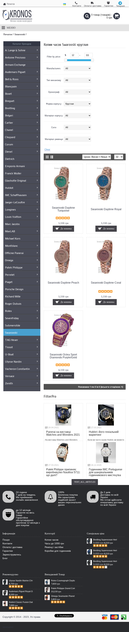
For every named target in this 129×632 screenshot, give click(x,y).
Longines (10, 209)
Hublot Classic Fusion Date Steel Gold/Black (21, 602)
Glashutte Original (15, 180)
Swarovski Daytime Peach (63, 282)
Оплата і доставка (12, 547)
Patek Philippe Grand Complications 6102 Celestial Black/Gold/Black (63, 588)
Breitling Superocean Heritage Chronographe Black (105, 561)
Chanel (9, 130)
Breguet (9, 101)
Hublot (9, 187)
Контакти (7, 543)
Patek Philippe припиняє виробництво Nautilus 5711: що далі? (63, 472)
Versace (9, 376)
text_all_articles (84, 482)
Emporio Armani (15, 166)
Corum (9, 144)
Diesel (8, 151)
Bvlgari (9, 115)
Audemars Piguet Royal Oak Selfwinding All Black (21, 591)
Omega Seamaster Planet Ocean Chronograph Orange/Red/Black (63, 596)
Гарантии (8, 550)
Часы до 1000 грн (54, 543)
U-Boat (9, 354)
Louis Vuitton (13, 216)
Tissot (9, 347)
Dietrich (9, 158)
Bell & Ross (11, 79)
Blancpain (11, 86)
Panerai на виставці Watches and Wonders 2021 (63, 433)
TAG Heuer (11, 340)
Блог (5, 558)
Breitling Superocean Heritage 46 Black (105, 540)
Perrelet (9, 274)
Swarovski (11, 332)
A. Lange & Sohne (15, 50)
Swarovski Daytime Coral (106, 282)
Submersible (12, 325)
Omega (9, 260)
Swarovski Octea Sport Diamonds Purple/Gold (63, 356)
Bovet (8, 93)
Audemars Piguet (15, 72)
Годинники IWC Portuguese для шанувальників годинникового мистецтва (105, 472)
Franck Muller (13, 173)
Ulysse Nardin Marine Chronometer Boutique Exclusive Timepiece (21, 580)
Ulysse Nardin (13, 361)
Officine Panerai (14, 253)
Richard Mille (12, 296)
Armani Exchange (15, 64)
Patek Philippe (14, 267)
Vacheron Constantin (17, 368)
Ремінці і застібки (54, 547)
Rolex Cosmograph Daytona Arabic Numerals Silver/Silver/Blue (63, 580)
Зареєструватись (12, 554)
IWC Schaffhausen (16, 195)
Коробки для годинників (58, 550)
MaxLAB (10, 231)
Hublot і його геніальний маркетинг (104, 433)
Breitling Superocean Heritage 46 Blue (105, 550)
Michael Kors (12, 238)
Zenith (9, 383)
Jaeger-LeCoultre (15, 202)
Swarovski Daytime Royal (106, 209)
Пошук (6, 539)
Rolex (8, 311)
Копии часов (51, 539)
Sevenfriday (12, 318)
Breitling (10, 108)
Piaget (8, 282)
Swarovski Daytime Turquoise (63, 209)
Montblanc (11, 245)
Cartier (9, 122)
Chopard (10, 137)
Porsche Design (14, 289)
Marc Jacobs (12, 224)
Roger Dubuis (13, 303)
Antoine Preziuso (15, 57)
